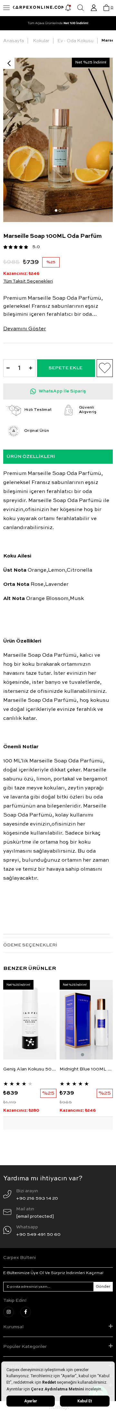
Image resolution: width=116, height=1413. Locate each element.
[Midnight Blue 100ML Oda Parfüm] (86, 1020)
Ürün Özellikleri (30, 456)
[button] (56, 211)
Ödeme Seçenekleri (30, 945)
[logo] (38, 8)
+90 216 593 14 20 (37, 1198)
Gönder (103, 1287)
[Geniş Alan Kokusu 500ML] (29, 1020)
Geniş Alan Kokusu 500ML (29, 1069)
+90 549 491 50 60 (38, 1234)
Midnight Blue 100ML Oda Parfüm (86, 1069)
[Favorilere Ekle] (104, 368)
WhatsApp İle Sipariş (62, 391)
